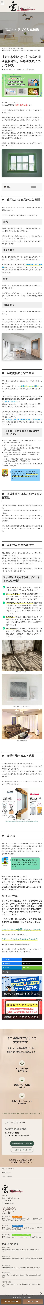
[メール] (8, 1209)
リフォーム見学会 (17, 1216)
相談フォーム (32, 1301)
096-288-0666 (17, 1129)
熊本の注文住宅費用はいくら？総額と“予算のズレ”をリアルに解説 (21, 1268)
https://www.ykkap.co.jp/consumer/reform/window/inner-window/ (22, 821)
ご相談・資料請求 (7, 1176)
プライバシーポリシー (8, 1168)
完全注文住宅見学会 (18, 1225)
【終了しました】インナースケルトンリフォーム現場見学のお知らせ (21, 1237)
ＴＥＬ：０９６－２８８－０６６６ (19, 939)
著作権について (6, 1172)
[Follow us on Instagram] (13, 1209)
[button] (22, 1143)
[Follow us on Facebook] (4, 1209)
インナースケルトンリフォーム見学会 (21, 1235)
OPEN (33, 187)
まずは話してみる (10, 1301)
